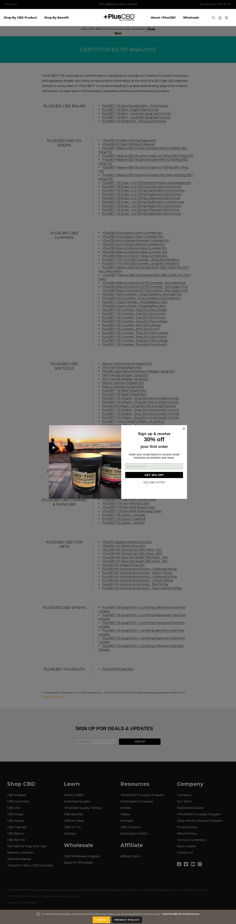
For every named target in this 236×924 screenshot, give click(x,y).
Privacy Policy (127, 919)
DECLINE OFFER (154, 482)
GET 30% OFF (154, 475)
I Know (101, 919)
